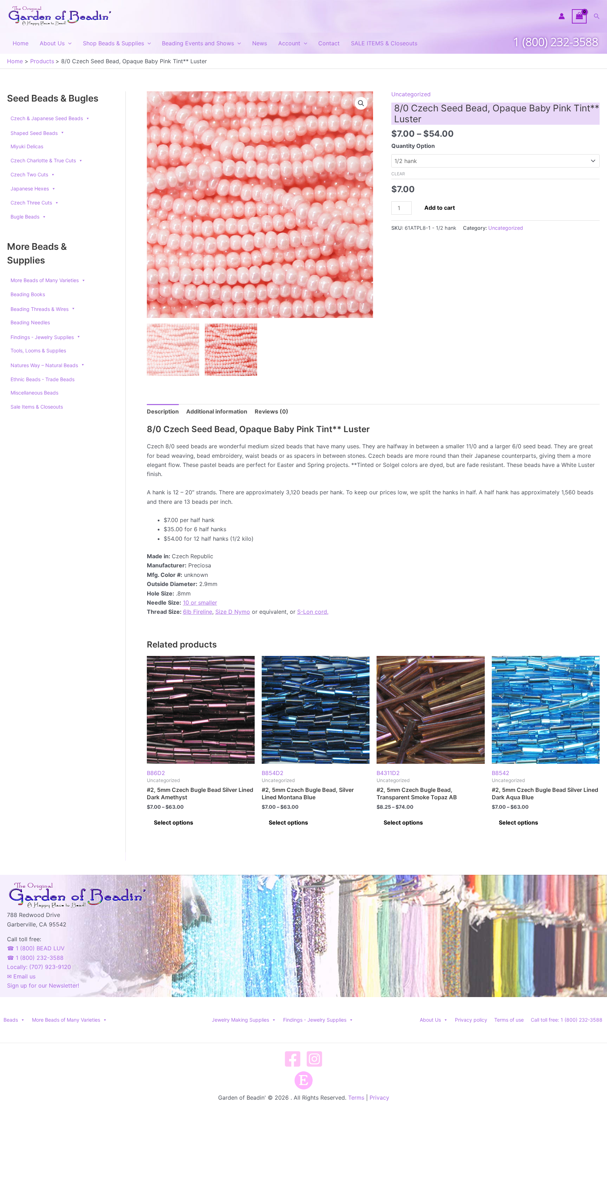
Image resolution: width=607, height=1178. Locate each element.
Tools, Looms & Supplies (38, 350)
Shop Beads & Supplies (113, 43)
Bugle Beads (25, 217)
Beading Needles (30, 322)
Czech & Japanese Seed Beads (47, 118)
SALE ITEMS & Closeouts (384, 43)
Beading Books (28, 294)
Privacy (379, 1097)
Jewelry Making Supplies (240, 1020)
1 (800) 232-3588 (555, 41)
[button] (597, 16)
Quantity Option (413, 145)
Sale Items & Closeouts (37, 407)
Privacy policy (471, 1020)
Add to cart (439, 207)
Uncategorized (411, 94)
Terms (356, 1097)
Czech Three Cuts (31, 203)
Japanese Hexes (30, 188)
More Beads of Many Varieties (45, 280)
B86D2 (156, 772)
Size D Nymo (232, 611)
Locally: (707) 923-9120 (39, 966)
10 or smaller (200, 602)
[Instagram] (314, 1059)
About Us (52, 43)
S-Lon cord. (312, 611)
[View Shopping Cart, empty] (579, 16)
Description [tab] (163, 411)
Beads (11, 1020)
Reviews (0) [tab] (271, 411)
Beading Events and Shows (198, 43)
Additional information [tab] (216, 411)
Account (289, 43)
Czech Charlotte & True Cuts (43, 160)
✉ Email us (21, 976)
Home (20, 43)
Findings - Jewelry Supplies (314, 1020)
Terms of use (509, 1020)
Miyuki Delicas (27, 146)
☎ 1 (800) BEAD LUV (36, 948)
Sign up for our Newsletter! (43, 985)
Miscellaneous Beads (34, 393)
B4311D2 (388, 772)
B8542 (500, 772)
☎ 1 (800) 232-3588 (35, 957)
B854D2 (272, 772)
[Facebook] (292, 1059)
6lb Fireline (197, 611)
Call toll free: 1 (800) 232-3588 (566, 1020)
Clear (398, 173)
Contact (329, 43)
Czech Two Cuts (29, 174)
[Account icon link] (562, 16)
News (259, 43)
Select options (173, 822)
